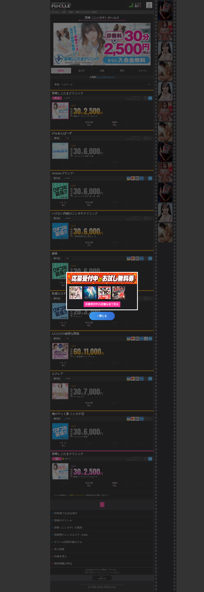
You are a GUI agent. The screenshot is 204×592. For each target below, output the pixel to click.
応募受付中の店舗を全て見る (102, 304)
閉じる (102, 316)
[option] (165, 10)
